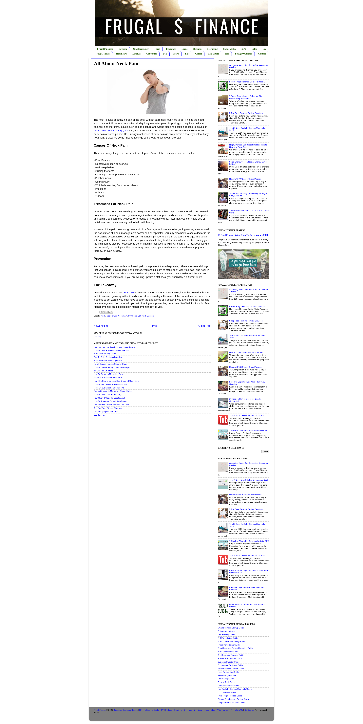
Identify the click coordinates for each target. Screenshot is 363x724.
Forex (157, 49)
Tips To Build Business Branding (108, 357)
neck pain (128, 292)
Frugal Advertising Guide (229, 645)
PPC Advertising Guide (228, 638)
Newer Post (101, 325)
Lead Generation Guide (228, 672)
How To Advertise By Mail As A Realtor (111, 401)
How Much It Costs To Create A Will (109, 398)
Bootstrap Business (122, 710)
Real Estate (213, 54)
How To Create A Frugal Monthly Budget (112, 367)
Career (198, 54)
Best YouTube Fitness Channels (108, 408)
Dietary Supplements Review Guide (233, 699)
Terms (135, 710)
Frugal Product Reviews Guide (231, 703)
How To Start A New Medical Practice (110, 384)
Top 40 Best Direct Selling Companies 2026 (248, 480)
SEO (243, 49)
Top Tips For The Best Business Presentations (114, 347)
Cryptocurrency (141, 49)
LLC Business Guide (227, 692)
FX (231, 710)
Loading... (98, 336)
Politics (147, 710)
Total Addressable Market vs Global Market (113, 391)
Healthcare (121, 54)
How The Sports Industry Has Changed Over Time (116, 381)
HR (140, 710)
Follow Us (238, 710)
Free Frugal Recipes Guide (230, 696)
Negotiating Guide (226, 679)
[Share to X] (106, 312)
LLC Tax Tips (99, 415)
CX (264, 49)
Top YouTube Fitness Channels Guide (235, 689)
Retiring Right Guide (227, 675)
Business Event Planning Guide (108, 361)
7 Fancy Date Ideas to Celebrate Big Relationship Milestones (245, 97)
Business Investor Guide (228, 662)
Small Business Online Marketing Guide (235, 648)
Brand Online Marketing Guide (231, 641)
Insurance (171, 49)
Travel (176, 54)
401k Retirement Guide (228, 652)
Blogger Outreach (243, 54)
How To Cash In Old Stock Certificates (246, 352)
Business (197, 49)
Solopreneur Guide (226, 631)
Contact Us (249, 710)
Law (187, 54)
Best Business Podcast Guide (231, 655)
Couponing (151, 54)
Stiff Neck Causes (146, 316)
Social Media (229, 49)
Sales (254, 49)
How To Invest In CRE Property (108, 394)
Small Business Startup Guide (231, 628)
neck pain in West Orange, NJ (111, 130)
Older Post (204, 325)
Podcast (168, 710)
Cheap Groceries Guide (228, 686)
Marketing (212, 49)
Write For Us (222, 710)
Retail (176, 710)
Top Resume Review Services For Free (111, 405)
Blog (213, 710)
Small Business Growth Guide (231, 669)
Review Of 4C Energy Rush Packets (245, 179)
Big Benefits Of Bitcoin (103, 371)
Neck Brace (111, 316)
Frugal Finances (105, 49)
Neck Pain (122, 316)
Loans (184, 49)
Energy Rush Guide (226, 682)
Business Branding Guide (105, 354)
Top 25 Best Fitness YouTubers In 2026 (247, 416)
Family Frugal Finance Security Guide (110, 364)
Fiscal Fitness (203, 710)
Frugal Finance (100, 710)
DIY (165, 54)
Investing (123, 49)
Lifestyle (136, 54)
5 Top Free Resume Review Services (246, 113)
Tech (227, 54)
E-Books (155, 710)
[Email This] (100, 312)
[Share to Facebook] (108, 312)
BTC (183, 710)
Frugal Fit (191, 710)
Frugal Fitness (103, 54)
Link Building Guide (226, 635)
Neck (103, 316)
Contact (262, 54)
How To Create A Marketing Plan (108, 374)
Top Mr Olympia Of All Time (106, 411)
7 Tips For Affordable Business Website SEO (249, 430)
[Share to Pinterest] (111, 312)
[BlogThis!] (103, 312)
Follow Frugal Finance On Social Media (247, 82)
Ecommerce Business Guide (230, 665)
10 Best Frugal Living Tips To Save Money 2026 (243, 235)
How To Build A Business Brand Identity (111, 350)
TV (162, 710)
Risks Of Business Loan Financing (109, 388)
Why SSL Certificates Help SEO (108, 378)
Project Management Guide (230, 658)
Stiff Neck (132, 316)
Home (153, 325)
